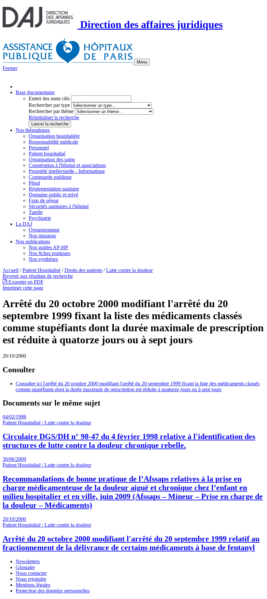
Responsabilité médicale (53, 142)
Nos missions (42, 235)
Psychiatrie (40, 218)
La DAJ (24, 224)
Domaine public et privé (53, 194)
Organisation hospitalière (54, 136)
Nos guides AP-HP (48, 247)
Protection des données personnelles (53, 590)
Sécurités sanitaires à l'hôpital (59, 206)
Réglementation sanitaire (54, 189)
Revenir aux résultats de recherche (38, 276)
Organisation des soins (52, 159)
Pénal (34, 183)
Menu (142, 62)
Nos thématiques (33, 130)
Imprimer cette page (23, 288)
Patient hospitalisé (47, 153)
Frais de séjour (44, 200)
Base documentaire (35, 92)
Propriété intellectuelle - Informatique (67, 171)
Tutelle (36, 212)
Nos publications (33, 241)
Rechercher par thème (51, 111)
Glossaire (25, 567)
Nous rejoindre (31, 579)
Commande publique (50, 177)
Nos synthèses (43, 259)
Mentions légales (33, 585)
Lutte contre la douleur (129, 270)
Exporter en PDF (25, 282)
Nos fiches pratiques (49, 253)
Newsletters (28, 561)
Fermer (10, 68)
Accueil (11, 270)
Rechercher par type (49, 105)
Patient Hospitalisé (41, 270)
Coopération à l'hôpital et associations (67, 165)
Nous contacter (31, 573)
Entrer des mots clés (49, 98)
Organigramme (44, 230)
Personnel (39, 147)
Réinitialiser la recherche (54, 117)
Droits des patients (83, 270)
